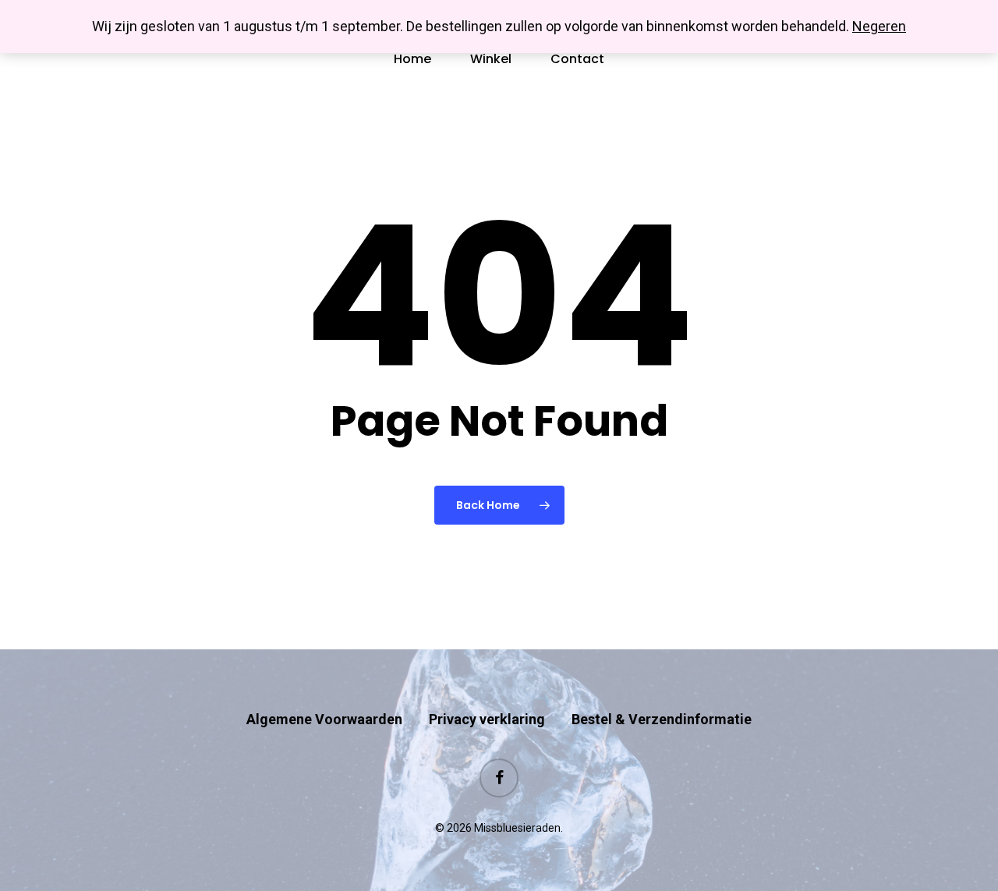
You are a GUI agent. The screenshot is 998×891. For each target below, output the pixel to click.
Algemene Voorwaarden (324, 719)
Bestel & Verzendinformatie (662, 719)
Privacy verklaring (487, 719)
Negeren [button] (879, 26)
